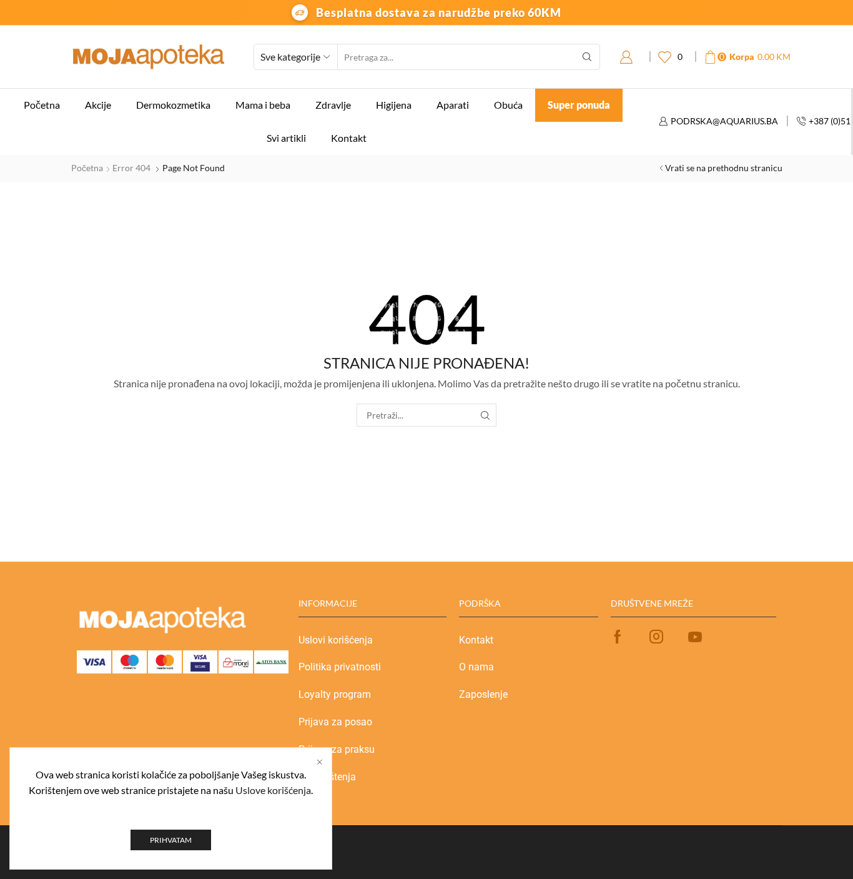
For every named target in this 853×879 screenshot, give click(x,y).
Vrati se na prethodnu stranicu (723, 167)
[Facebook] (617, 636)
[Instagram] (656, 636)
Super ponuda (579, 105)
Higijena (394, 105)
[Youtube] (695, 636)
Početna (42, 105)
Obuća (508, 105)
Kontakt (349, 138)
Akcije (98, 105)
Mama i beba (262, 105)
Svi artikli (286, 138)
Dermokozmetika (173, 105)
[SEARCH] (484, 415)
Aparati (452, 105)
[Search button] (586, 56)
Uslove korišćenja (273, 790)
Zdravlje (333, 105)
